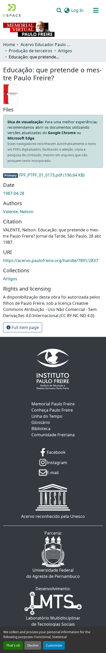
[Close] (96, 122)
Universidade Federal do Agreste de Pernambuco (53, 573)
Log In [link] (77, 10)
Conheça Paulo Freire (52, 410)
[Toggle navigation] (96, 10)
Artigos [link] (65, 51)
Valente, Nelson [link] (18, 211)
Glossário (40, 422)
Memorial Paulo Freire (53, 404)
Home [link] (9, 44)
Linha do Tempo (47, 416)
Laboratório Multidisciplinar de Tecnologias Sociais (53, 621)
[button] (12, 10)
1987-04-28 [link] (13, 193)
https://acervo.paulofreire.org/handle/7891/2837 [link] (50, 260)
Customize (54, 645)
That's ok (13, 645)
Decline (32, 645)
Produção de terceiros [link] (30, 51)
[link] (53, 175)
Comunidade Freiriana (53, 435)
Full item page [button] (25, 327)
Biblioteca (40, 428)
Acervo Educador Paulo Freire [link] (46, 44)
